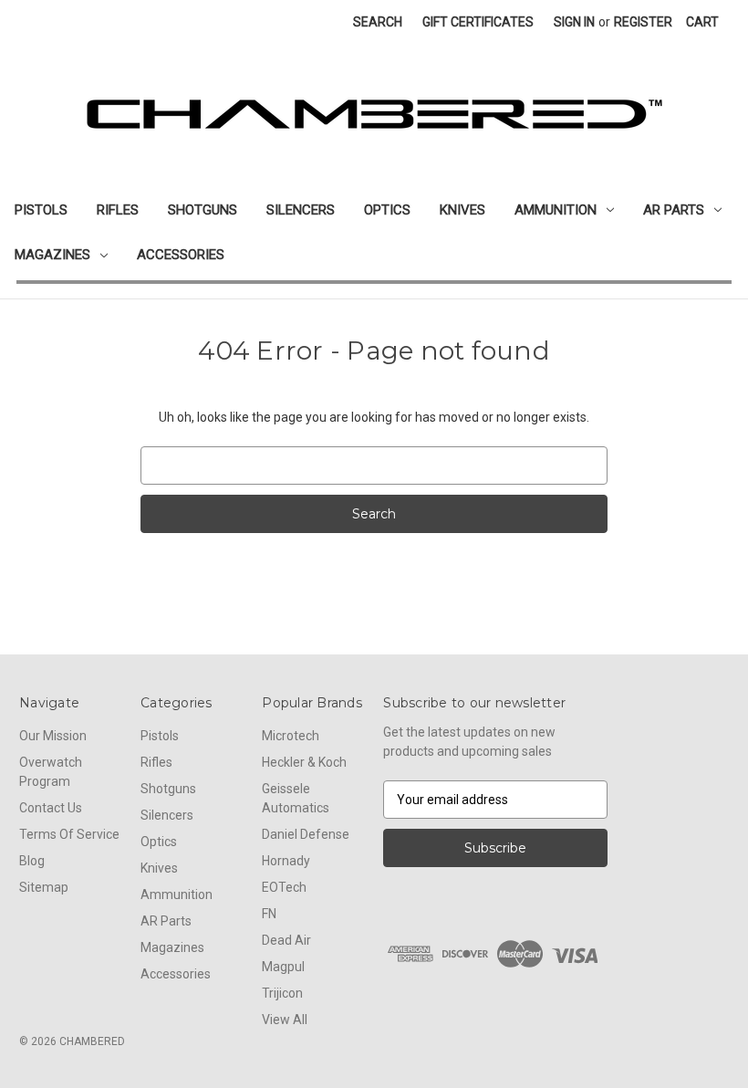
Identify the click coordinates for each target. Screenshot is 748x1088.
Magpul (283, 966)
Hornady (286, 860)
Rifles (118, 210)
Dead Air (286, 940)
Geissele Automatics (295, 798)
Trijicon (282, 993)
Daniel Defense (305, 834)
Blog (32, 860)
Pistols (41, 210)
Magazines (52, 254)
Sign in (574, 22)
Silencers (300, 210)
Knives (462, 210)
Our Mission (53, 735)
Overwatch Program (50, 772)
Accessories (180, 254)
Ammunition (555, 210)
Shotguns (202, 210)
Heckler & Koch (304, 762)
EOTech (284, 887)
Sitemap (43, 887)
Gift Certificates (478, 22)
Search (377, 22)
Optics (387, 210)
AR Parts (673, 210)
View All (284, 1019)
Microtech (290, 735)
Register (643, 22)
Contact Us (50, 807)
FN (269, 913)
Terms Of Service (69, 834)
